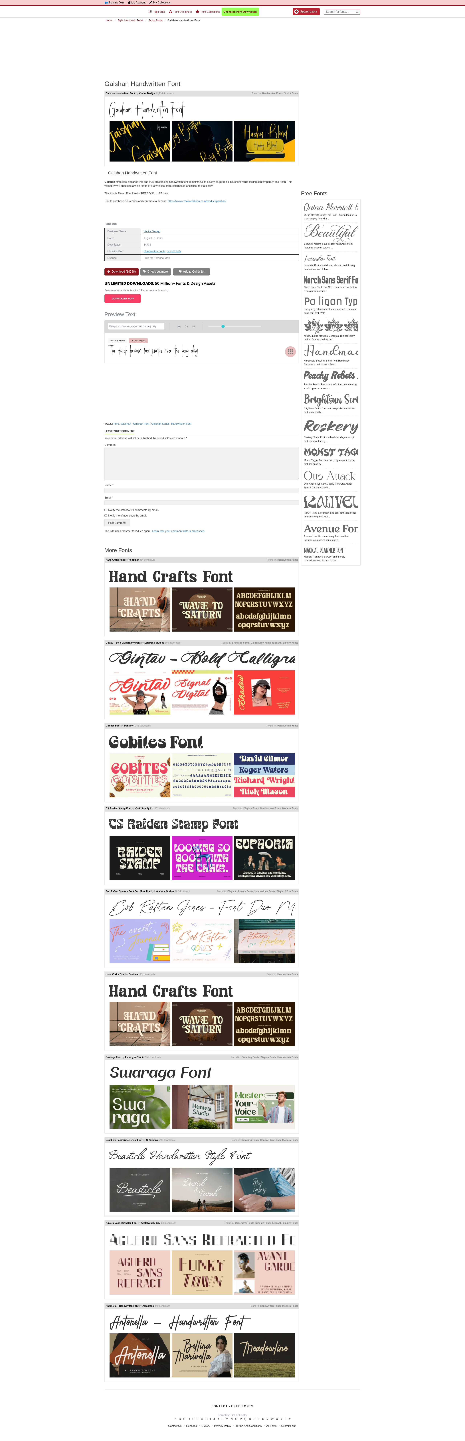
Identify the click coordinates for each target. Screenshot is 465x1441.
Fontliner (134, 559)
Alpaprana (148, 1306)
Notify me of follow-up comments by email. (133, 509)
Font (116, 423)
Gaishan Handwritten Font (120, 93)
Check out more (157, 271)
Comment (110, 444)
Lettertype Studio (134, 1057)
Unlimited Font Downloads (240, 11)
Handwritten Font (181, 423)
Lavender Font (319, 258)
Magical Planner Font (324, 550)
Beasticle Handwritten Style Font (124, 1140)
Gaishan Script (160, 423)
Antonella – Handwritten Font (122, 1306)
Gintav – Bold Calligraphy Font (123, 642)
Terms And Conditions (249, 1425)
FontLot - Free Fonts (232, 1406)
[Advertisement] (232, 48)
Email (108, 497)
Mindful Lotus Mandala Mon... (331, 326)
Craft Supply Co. (144, 808)
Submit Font (288, 1425)
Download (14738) (123, 271)
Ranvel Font (331, 502)
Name (109, 485)
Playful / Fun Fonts (287, 891)
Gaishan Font (141, 423)
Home (109, 20)
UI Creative (152, 1140)
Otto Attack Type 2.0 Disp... (331, 475)
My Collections (162, 2)
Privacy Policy (222, 1425)
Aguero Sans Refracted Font (121, 1223)
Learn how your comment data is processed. (178, 530)
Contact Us (175, 1425)
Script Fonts (155, 20)
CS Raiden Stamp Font (118, 808)
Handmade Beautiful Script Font (331, 352)
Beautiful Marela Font (331, 233)
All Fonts (271, 1425)
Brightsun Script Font (331, 400)
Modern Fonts (290, 808)
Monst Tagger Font (331, 452)
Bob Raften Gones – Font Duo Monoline (128, 891)
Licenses (191, 1425)
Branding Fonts (240, 642)
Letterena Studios (154, 642)
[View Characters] (290, 351)
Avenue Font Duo (331, 528)
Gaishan (126, 423)
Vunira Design (147, 93)
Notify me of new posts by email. (127, 515)
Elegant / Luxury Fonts (285, 642)
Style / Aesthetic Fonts (130, 20)
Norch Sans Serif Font (331, 280)
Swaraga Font (113, 1057)
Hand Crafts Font (115, 559)
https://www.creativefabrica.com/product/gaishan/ (197, 201)
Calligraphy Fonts (261, 642)
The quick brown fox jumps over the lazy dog (153, 351)
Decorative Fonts (244, 1223)
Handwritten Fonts (272, 93)
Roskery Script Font (331, 426)
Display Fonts (251, 808)
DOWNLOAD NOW (123, 298)
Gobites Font (113, 725)
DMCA (205, 1425)
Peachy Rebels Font (331, 376)
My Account (138, 2)
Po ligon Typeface (331, 302)
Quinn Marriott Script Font (331, 207)
